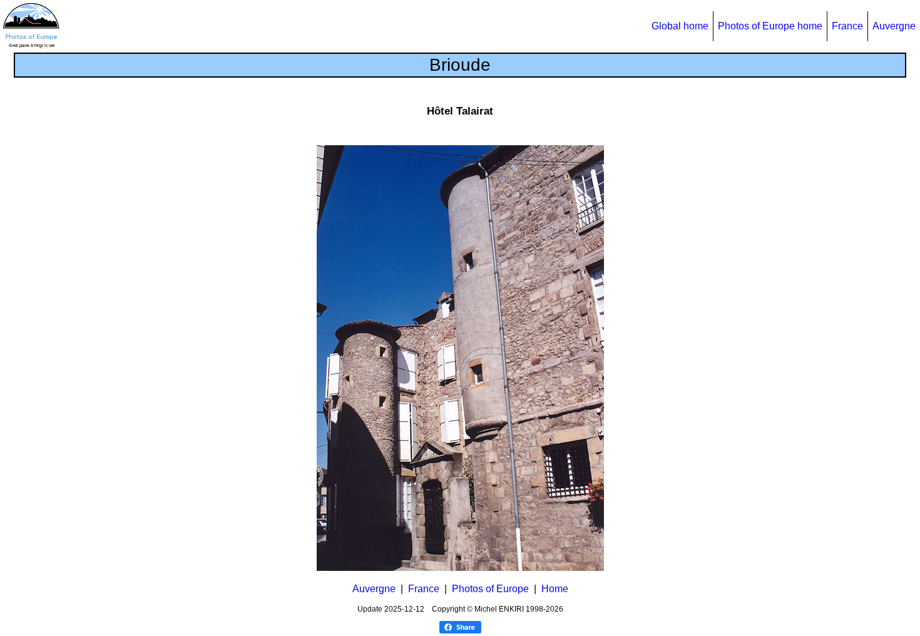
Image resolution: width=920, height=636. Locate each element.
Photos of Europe (490, 588)
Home (554, 588)
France (847, 26)
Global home (680, 26)
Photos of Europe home (770, 26)
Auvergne (894, 26)
